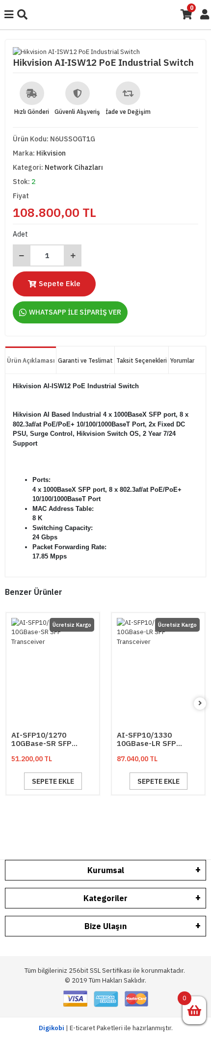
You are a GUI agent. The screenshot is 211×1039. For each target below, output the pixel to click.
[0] (194, 1010)
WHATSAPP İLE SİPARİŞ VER (75, 312)
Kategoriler (105, 898)
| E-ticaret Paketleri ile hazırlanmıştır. (106, 1028)
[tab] (30, 359)
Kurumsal (105, 870)
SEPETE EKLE (53, 781)
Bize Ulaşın (105, 926)
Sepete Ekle (59, 283)
